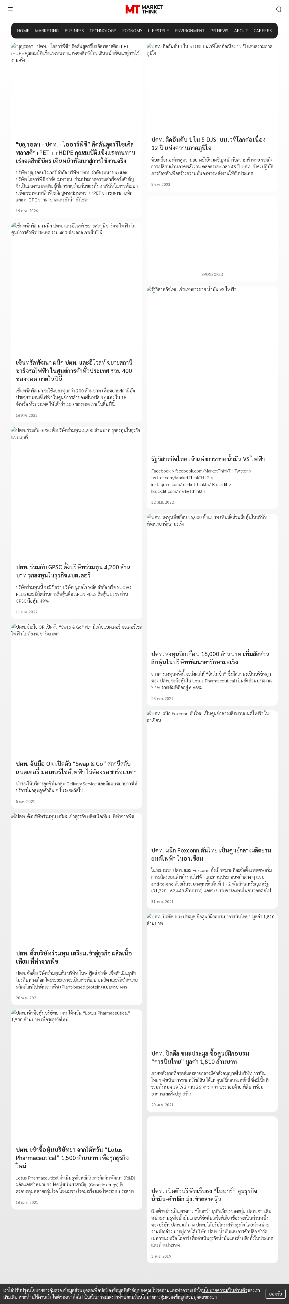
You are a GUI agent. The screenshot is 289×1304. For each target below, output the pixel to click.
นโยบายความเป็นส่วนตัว (224, 1290)
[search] (278, 9)
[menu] (10, 9)
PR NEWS (219, 30)
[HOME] (144, 9)
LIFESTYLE (158, 30)
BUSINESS (74, 30)
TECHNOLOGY (102, 30)
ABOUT (241, 30)
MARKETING (47, 30)
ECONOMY (132, 30)
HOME (23, 30)
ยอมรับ (275, 1294)
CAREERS (263, 30)
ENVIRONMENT (190, 30)
